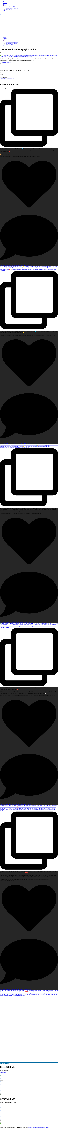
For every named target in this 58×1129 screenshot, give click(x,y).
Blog (4, 4)
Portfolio (5, 3)
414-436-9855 (3, 1072)
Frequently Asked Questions (12, 6)
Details (4, 5)
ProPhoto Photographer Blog (34, 1127)
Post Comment (4, 77)
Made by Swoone (45, 1127)
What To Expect (9, 9)
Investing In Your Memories (12, 8)
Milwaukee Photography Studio (8, 78)
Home (4, 1)
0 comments (5, 62)
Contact (4, 10)
